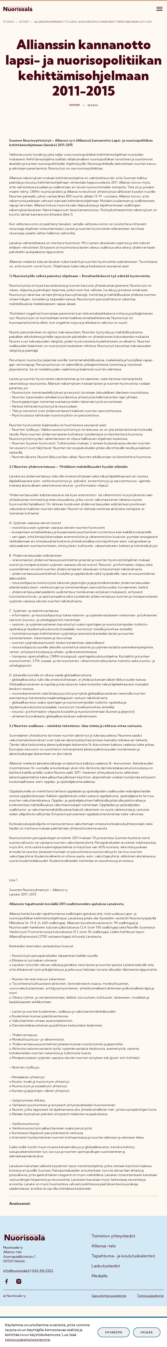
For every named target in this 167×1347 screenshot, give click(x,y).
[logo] (18, 8)
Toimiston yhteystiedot (113, 1236)
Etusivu (8, 21)
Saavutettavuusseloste (108, 1296)
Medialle (99, 1275)
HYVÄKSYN (113, 1332)
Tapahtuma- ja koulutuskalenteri (123, 1255)
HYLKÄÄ (147, 1332)
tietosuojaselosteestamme (27, 1339)
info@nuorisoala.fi (16, 1271)
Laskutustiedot (105, 1265)
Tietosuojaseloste (150, 1296)
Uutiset (24, 21)
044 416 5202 (42, 1271)
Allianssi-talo (103, 1245)
